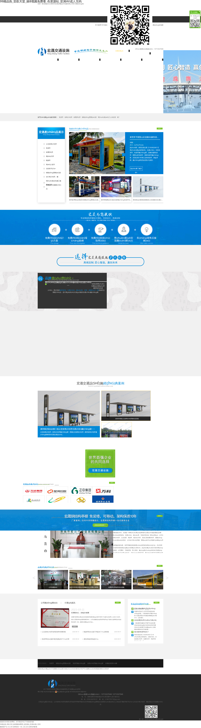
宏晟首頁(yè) (119, 51)
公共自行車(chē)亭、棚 (140, 702)
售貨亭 (61, 117)
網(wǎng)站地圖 (158, 25)
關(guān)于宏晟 (140, 53)
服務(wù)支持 (132, 60)
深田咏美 (16, 727)
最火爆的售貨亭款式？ (141, 632)
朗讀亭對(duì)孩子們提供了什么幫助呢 (96, 632)
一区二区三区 (23, 727)
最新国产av (3, 727)
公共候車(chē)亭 (59, 702)
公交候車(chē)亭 (51, 144)
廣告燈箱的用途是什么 (91, 639)
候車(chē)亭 (68, 117)
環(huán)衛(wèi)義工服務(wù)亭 (53, 183)
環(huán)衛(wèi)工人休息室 (107, 117)
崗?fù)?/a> (129, 702)
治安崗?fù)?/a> (51, 169)
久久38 (10, 727)
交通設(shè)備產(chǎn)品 (53, 187)
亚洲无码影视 (32, 727)
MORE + (159, 128)
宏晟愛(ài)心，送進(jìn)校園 (80, 613)
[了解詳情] (107, 555)
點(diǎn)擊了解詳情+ (136, 169)
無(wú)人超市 (50, 164)
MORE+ (112, 482)
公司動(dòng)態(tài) (49, 602)
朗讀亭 (48, 160)
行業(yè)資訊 (70, 602)
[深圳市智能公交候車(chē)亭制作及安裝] (126, 406)
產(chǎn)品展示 (48, 60)
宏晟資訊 (153, 60)
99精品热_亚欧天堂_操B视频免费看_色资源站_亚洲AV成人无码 (20, 724)
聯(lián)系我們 (48, 66)
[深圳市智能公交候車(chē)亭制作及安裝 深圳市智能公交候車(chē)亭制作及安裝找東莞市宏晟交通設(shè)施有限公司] (69, 414)
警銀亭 (123, 702)
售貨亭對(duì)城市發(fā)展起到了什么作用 (55, 639)
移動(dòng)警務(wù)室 (89, 117)
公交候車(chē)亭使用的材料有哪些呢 (54, 632)
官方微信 (104, 25)
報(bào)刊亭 (50, 156)
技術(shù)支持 (69, 60)
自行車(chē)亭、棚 (52, 177)
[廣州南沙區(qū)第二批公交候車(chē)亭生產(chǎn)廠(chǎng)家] (116, 433)
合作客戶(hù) (111, 60)
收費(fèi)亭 (77, 117)
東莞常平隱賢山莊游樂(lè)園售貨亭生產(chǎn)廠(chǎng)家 (154, 137)
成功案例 (90, 60)
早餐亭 (78, 702)
